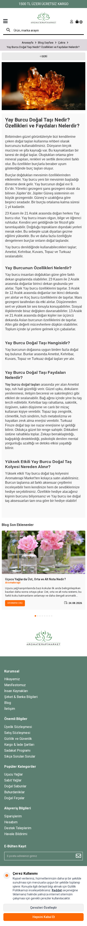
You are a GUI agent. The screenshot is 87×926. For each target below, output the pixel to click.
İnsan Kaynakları (16, 691)
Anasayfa (27, 42)
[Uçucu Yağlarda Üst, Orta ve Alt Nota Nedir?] (43, 552)
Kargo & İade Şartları (19, 745)
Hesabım (11, 822)
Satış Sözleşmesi (17, 733)
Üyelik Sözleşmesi (18, 727)
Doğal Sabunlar (15, 786)
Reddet (57, 890)
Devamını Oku (15, 603)
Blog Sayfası (45, 42)
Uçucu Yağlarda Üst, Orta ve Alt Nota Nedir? (35, 579)
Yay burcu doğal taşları (22, 384)
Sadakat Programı (17, 750)
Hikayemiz (12, 679)
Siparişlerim (13, 816)
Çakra (61, 42)
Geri (44, 56)
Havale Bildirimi (15, 834)
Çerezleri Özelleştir (43, 907)
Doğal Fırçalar (14, 798)
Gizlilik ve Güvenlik (18, 739)
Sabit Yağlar (13, 780)
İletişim (9, 709)
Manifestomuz (15, 685)
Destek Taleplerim (17, 828)
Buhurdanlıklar (14, 792)
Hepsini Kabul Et (44, 917)
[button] (35, 616)
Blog (7, 703)
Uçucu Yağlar (13, 774)
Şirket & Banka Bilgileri (21, 697)
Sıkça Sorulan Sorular (19, 756)
